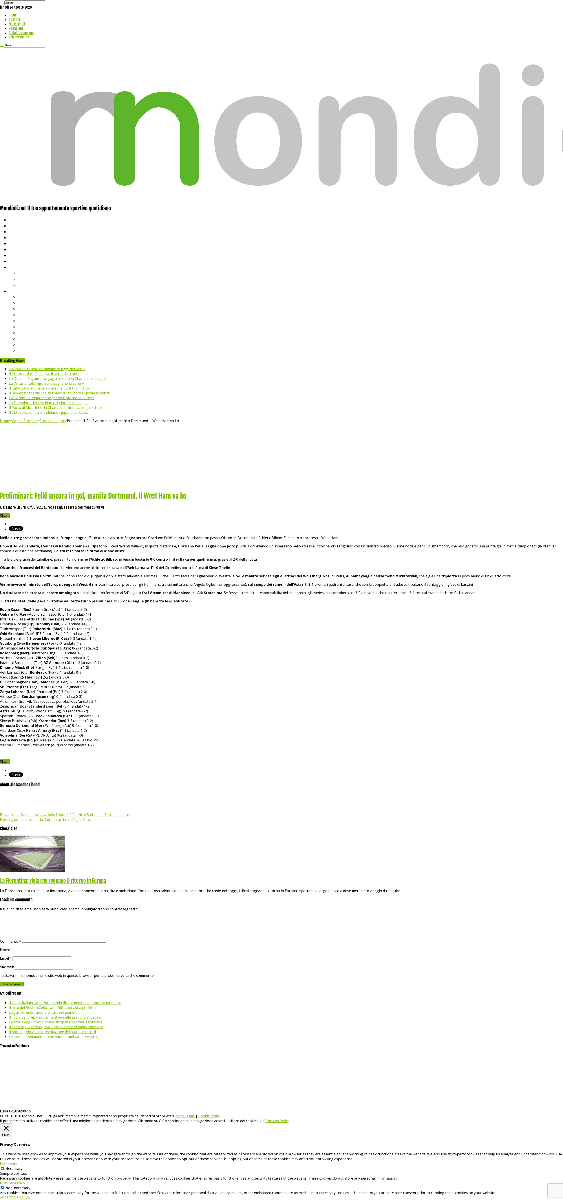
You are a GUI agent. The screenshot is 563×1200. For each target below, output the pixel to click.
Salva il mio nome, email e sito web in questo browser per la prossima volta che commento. (79, 975)
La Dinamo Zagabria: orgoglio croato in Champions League (58, 378)
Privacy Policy (19, 37)
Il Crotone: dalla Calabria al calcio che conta (44, 373)
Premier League (32, 309)
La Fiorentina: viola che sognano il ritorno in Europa (51, 397)
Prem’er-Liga (30, 344)
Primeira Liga (30, 338)
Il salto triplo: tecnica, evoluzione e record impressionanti (56, 1026)
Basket (24, 285)
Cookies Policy (277, 1120)
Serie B (24, 303)
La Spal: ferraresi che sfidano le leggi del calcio (47, 368)
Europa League (52, 420)
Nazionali (17, 237)
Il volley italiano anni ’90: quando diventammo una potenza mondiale (65, 1002)
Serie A (24, 297)
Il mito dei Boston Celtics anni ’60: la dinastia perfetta (52, 1007)
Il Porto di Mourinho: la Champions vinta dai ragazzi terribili (58, 407)
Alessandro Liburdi (13, 507)
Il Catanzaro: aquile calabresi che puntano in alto (49, 388)
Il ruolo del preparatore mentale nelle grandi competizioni (56, 1017)
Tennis (24, 279)
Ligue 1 (24, 326)
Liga (21, 315)
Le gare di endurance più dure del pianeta (43, 1012)
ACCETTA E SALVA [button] (15, 1197)
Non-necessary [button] (12, 1183)
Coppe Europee (25, 420)
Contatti (15, 19)
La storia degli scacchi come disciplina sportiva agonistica (55, 1022)
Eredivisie (27, 332)
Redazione (16, 28)
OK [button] (262, 1120)
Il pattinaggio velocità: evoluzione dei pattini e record (52, 1031)
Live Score (18, 267)
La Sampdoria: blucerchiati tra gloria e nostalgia (48, 402)
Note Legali (17, 24)
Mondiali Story (22, 249)
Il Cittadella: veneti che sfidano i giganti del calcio (48, 412)
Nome (6, 949)
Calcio (14, 261)
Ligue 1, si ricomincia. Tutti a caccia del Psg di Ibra (45, 819)
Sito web (7, 966)
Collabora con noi (21, 33)
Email (6, 958)
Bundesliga (28, 321)
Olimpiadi (17, 255)
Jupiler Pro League (35, 350)
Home (13, 15)
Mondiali (16, 243)
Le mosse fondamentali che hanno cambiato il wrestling (55, 1036)
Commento (10, 941)
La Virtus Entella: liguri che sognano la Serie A (46, 383)
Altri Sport (19, 231)
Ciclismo (16, 226)
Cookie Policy (209, 1116)
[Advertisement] (281, 456)
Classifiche (19, 291)
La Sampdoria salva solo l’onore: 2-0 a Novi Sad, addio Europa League (65, 814)
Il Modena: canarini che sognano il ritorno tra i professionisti (59, 393)
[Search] (2, 3)
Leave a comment (78, 507)
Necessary (13, 1168)
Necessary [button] (8, 1163)
